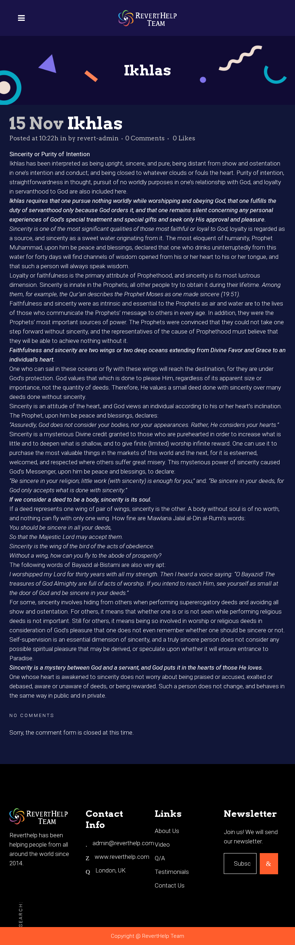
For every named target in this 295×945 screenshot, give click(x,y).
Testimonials (172, 871)
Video (162, 844)
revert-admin (98, 138)
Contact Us (170, 885)
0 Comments (145, 138)
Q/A (160, 858)
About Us (167, 830)
